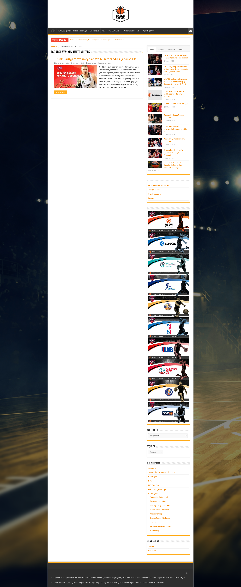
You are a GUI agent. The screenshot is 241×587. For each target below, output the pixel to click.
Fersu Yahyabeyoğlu (62, 63)
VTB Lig (153, 522)
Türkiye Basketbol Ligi (159, 497)
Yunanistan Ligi (156, 514)
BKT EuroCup (114, 31)
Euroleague (94, 31)
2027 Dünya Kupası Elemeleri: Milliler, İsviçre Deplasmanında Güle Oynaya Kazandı (176, 69)
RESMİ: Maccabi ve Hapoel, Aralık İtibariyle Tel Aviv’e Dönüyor (174, 93)
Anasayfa (52, 30)
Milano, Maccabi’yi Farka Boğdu (176, 104)
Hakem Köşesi (155, 531)
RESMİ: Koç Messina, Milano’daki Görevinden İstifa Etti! (175, 129)
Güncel (152, 50)
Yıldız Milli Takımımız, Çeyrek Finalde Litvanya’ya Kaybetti (93, 40)
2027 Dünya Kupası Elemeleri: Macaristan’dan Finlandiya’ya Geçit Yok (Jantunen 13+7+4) (175, 81)
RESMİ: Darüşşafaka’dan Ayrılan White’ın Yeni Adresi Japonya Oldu (96, 59)
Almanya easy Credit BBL (160, 505)
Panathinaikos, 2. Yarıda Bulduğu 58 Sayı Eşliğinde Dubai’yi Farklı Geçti (173, 165)
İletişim (151, 198)
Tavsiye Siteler (154, 190)
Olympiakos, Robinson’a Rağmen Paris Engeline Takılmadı (173, 152)
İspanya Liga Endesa (158, 501)
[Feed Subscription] (142, 52)
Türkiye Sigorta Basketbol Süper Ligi (72, 31)
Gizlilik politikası (154, 194)
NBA (103, 31)
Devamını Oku (60, 92)
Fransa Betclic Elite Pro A (160, 518)
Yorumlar (171, 50)
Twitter (151, 546)
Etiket (181, 50)
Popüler (161, 50)
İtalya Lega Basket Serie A (160, 510)
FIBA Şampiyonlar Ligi (130, 31)
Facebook (152, 551)
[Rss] (187, 573)
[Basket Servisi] (120, 13)
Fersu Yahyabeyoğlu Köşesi (158, 185)
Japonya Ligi (92, 63)
